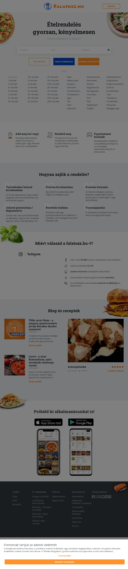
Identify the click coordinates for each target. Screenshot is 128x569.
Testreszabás (64, 556)
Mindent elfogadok (64, 562)
